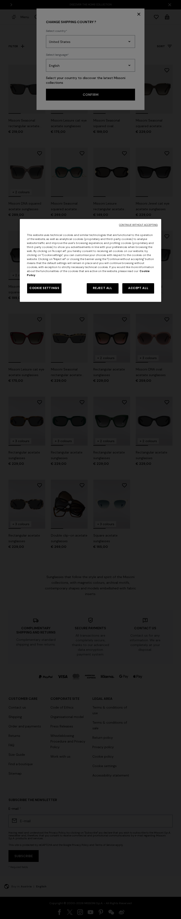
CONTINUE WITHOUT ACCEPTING (138, 225)
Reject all (102, 288)
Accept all (138, 288)
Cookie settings (44, 288)
